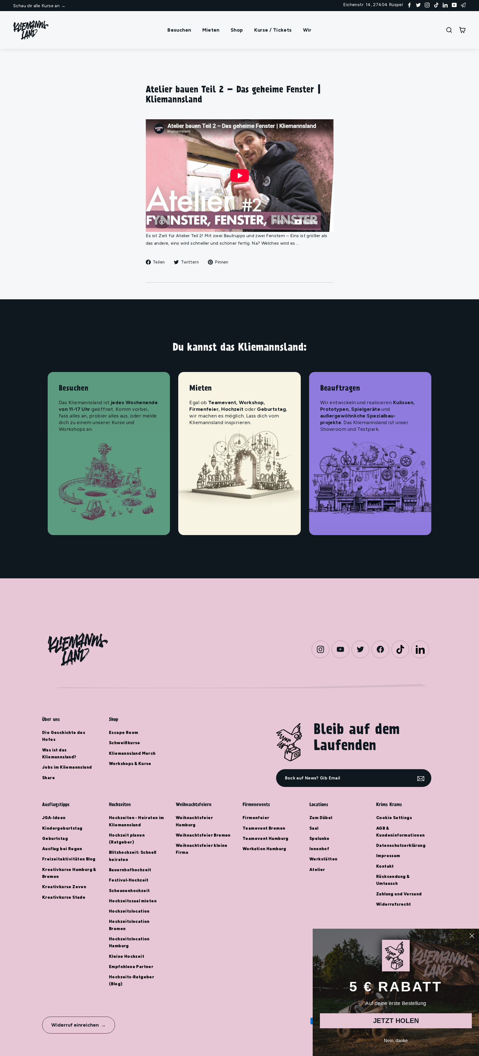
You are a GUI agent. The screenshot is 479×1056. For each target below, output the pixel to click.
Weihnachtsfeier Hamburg (194, 821)
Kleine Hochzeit (126, 956)
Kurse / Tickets (273, 30)
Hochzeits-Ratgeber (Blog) (131, 980)
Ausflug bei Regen (62, 848)
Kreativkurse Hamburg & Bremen (69, 873)
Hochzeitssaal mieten (133, 900)
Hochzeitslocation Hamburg (129, 942)
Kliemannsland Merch (132, 753)
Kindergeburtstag (62, 828)
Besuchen (179, 30)
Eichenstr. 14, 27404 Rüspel (373, 4)
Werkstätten (323, 859)
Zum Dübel (320, 817)
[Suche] (449, 30)
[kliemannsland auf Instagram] (427, 4)
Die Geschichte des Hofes (63, 736)
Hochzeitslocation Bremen (129, 925)
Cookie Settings (394, 817)
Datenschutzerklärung (401, 845)
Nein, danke (396, 1040)
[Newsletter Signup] (463, 4)
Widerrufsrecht (393, 904)
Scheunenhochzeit (129, 890)
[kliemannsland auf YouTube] (454, 4)
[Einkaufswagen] (462, 30)
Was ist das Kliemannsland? (59, 753)
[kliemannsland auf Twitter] (418, 4)
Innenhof (319, 848)
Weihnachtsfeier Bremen (203, 835)
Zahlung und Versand (399, 894)
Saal (314, 828)
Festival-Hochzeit (129, 880)
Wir (307, 30)
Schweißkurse (124, 742)
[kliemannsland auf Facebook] (409, 4)
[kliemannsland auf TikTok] (436, 4)
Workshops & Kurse (130, 763)
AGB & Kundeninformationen (400, 832)
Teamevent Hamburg (266, 838)
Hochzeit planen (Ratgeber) (127, 839)
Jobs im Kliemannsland (67, 767)
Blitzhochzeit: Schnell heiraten (132, 856)
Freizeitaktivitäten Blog (69, 859)
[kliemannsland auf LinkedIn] (445, 4)
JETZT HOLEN (396, 1020)
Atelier (317, 869)
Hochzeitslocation (129, 911)
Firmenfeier (256, 817)
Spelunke (319, 838)
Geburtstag (55, 838)
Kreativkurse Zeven (64, 886)
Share (48, 777)
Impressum (388, 855)
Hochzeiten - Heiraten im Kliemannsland (136, 821)
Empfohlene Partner (131, 966)
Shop (237, 30)
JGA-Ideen (54, 817)
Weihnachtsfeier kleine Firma (202, 849)
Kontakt (385, 866)
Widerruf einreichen (75, 1025)
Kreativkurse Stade (63, 897)
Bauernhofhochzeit (130, 869)
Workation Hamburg (264, 848)
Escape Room (123, 732)
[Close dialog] (472, 936)
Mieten (211, 30)
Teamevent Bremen (264, 828)
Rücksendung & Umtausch (392, 880)
